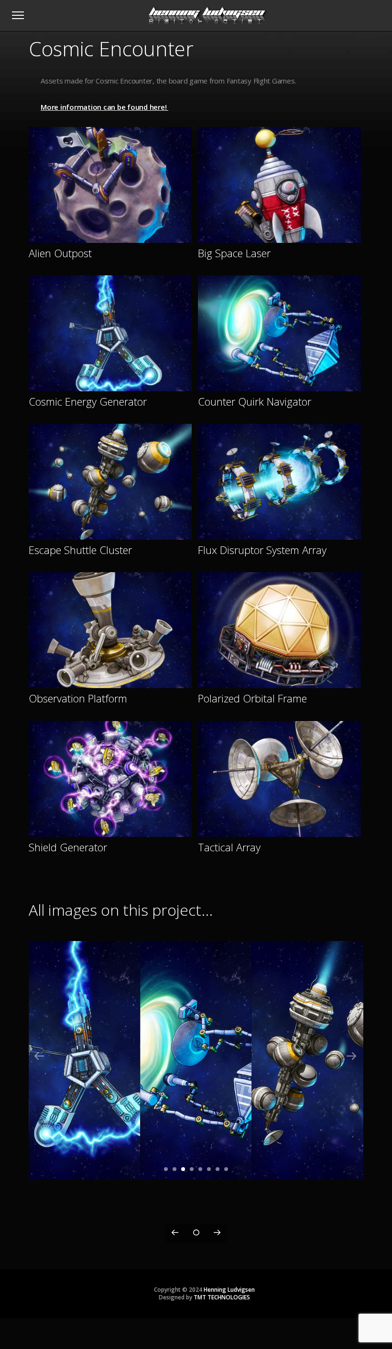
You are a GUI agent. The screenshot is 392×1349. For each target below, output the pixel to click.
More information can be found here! (104, 107)
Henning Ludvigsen (229, 1290)
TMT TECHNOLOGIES (222, 1297)
